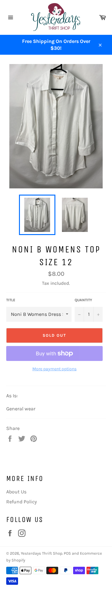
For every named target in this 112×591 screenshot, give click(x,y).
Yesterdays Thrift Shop (41, 553)
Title (10, 300)
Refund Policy (21, 502)
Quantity (83, 300)
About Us (16, 492)
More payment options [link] (54, 369)
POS (67, 553)
